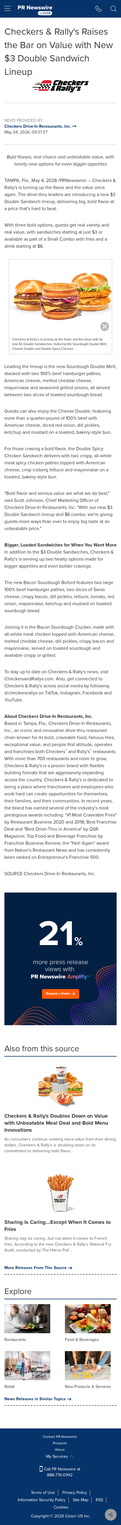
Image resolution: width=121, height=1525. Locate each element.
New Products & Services (88, 1387)
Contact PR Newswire (60, 1436)
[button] (60, 86)
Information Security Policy (41, 1500)
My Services (57, 1456)
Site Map (80, 1500)
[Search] (113, 9)
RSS (99, 1500)
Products (60, 1443)
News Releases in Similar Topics (35, 1399)
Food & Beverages (82, 1340)
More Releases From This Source (35, 1268)
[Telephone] (98, 9)
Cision (70, 1516)
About (60, 1449)
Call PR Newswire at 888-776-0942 (61, 1472)
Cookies (61, 1507)
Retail (9, 1387)
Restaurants (15, 1340)
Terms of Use (43, 1492)
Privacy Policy (74, 1492)
